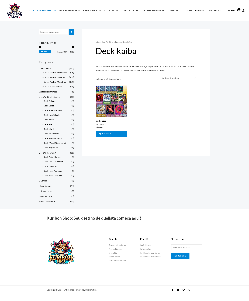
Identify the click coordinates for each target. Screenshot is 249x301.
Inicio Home (145, 245)
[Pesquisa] (71, 32)
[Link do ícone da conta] (243, 10)
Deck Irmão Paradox (52, 110)
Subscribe (180, 256)
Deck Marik (48, 129)
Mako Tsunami (45, 196)
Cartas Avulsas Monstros (54, 82)
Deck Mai (47, 124)
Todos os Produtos (47, 201)
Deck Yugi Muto (50, 147)
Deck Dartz (48, 105)
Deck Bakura (49, 101)
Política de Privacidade (150, 256)
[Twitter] (183, 290)
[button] (54, 10)
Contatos (200, 10)
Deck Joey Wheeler (52, 115)
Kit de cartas (114, 256)
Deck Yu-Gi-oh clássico (41, 10)
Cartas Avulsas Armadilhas (55, 72)
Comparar (173, 10)
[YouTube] (178, 290)
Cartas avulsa (90, 10)
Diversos (43, 180)
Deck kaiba (48, 119)
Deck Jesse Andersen (52, 171)
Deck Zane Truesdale (52, 175)
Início (98, 42)
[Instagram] (189, 290)
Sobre (189, 10)
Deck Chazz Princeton (53, 161)
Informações (145, 249)
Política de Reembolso (150, 253)
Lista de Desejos (215, 10)
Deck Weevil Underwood (54, 143)
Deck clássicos (115, 249)
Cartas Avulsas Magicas (54, 77)
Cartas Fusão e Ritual (52, 86)
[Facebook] (172, 290)
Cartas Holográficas (153, 10)
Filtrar (45, 51)
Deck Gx (113, 253)
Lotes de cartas (130, 10)
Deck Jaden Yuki (50, 166)
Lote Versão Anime (117, 260)
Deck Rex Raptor (51, 133)
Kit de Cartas (111, 10)
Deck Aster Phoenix (52, 157)
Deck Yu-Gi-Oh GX (68, 10)
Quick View (105, 133)
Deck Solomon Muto (52, 138)
